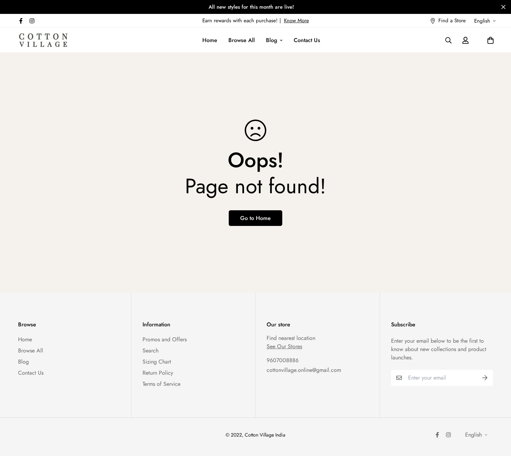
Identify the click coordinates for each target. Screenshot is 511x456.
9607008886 (283, 360)
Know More (296, 20)
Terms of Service (161, 384)
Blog (271, 40)
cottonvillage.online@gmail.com (304, 370)
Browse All (241, 40)
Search (151, 351)
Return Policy (158, 373)
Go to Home (255, 218)
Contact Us (307, 40)
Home (209, 40)
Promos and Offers (165, 339)
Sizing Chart (157, 362)
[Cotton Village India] (43, 40)
